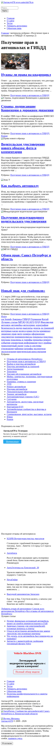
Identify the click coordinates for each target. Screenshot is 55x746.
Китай (45, 319)
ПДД (37, 322)
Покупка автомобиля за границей (23, 366)
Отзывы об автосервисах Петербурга (24, 359)
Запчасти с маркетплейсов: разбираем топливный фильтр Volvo (25, 642)
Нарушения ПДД (15, 407)
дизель (36, 328)
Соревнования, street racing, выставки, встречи (29, 414)
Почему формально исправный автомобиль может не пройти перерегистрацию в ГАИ (28, 622)
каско (15, 331)
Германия (36, 319)
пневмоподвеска (23, 336)
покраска (38, 336)
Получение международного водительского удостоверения (23, 219)
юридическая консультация (31, 351)
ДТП (9, 384)
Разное (4, 136)
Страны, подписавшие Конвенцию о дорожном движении (27, 108)
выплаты (28, 328)
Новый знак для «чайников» (23, 291)
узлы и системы (32, 345)
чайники (19, 348)
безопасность (8, 328)
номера (27, 333)
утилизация (7, 348)
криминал (45, 331)
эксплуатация (8, 351)
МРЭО (21, 322)
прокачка (38, 339)
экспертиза (40, 348)
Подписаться (12, 441)
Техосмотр (12, 371)
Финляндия (47, 322)
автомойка (17, 325)
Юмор (10, 417)
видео (19, 328)
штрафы (28, 348)
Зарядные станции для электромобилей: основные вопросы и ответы (26, 627)
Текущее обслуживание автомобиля (24, 374)
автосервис (29, 325)
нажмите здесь (15, 738)
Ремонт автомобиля (16, 386)
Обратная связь (14, 28)
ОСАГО (30, 322)
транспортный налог (12, 345)
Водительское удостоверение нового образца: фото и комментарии (23, 148)
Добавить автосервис (17, 26)
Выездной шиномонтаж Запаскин (23, 594)
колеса (22, 331)
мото (19, 333)
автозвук (6, 325)
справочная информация (24, 342)
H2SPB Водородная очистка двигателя (25, 538)
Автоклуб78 (7, 721)
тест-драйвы (44, 342)
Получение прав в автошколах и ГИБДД (29, 95)
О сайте (10, 21)
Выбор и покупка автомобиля (21, 364)
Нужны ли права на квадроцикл (26, 74)
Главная (10, 18)
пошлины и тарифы (21, 339)
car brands (6, 319)
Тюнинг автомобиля (16, 394)
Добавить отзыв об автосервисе (16, 609)
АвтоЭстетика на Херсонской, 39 (23, 567)
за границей (47, 328)
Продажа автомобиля (17, 389)
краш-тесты (32, 331)
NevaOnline (12, 579)
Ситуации (11, 399)
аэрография (42, 325)
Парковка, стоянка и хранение (21, 381)
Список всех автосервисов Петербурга (22, 610)
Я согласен (7, 743)
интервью (6, 331)
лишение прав (9, 333)
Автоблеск (12, 553)
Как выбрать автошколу (20, 186)
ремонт (47, 339)
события (5, 342)
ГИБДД (26, 319)
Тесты (10, 23)
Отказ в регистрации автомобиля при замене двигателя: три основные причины (28, 632)
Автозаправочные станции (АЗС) (23, 397)
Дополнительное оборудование (22, 391)
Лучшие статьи (9, 322)
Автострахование (15, 369)
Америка (17, 319)
